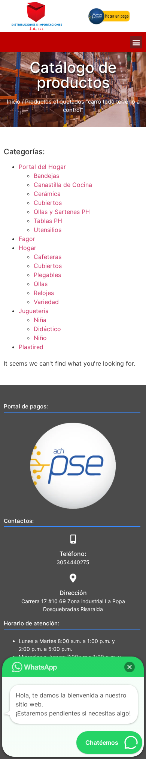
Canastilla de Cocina (63, 184)
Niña (40, 320)
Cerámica (47, 193)
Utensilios (47, 229)
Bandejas (46, 175)
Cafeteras (47, 257)
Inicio (13, 101)
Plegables (47, 275)
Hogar (27, 247)
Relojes (44, 293)
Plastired (31, 347)
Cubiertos (48, 202)
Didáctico (47, 329)
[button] (136, 42)
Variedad (46, 302)
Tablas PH (48, 220)
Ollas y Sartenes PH (62, 211)
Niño (40, 338)
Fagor (27, 238)
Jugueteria (34, 311)
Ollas (41, 284)
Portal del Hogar (42, 166)
